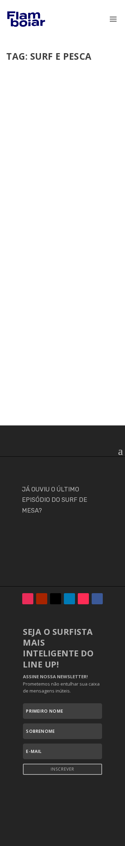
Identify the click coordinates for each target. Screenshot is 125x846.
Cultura (20, 162)
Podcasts (61, 162)
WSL (103, 162)
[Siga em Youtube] (41, 598)
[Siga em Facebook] (97, 598)
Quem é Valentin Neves (49, 144)
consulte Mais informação (51, 213)
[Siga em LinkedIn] (69, 598)
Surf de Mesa (84, 162)
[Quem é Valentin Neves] (62, 100)
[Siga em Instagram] (27, 598)
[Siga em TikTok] (83, 598)
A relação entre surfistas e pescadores (57, 323)
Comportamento (92, 155)
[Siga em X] (55, 598)
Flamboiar (32, 155)
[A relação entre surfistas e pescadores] (62, 271)
